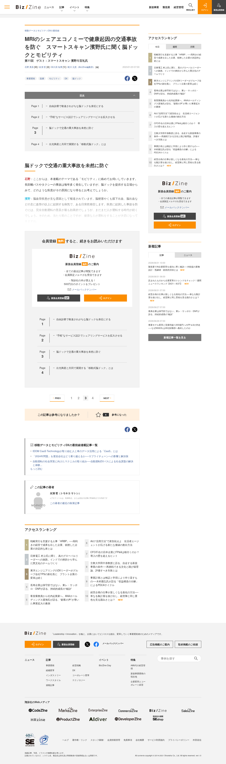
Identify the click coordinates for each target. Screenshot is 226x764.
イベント (74, 7)
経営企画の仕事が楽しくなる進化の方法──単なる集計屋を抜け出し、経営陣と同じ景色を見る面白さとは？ (114, 595)
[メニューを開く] (7, 7)
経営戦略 (76, 665)
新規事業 (154, 7)
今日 (157, 46)
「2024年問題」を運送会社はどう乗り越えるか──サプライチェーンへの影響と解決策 (80, 456)
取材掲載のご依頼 (188, 644)
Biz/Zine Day (105, 665)
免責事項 (128, 739)
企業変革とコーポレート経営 (138, 683)
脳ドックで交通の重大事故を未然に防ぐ (71, 128)
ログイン (107, 298)
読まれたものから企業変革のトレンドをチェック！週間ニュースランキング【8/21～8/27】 (174, 282)
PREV (58, 398)
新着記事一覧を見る (175, 337)
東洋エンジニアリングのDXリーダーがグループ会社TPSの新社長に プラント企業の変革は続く (54, 574)
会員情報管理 (113, 739)
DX (66, 78)
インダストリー (53, 675)
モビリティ (54, 78)
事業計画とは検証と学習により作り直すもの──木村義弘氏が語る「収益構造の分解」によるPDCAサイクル (114, 581)
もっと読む (36, 468)
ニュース (49, 7)
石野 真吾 (29, 66)
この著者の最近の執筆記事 (65, 503)
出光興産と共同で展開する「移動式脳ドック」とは (77, 144)
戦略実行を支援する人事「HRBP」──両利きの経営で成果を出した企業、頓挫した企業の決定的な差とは (54, 544)
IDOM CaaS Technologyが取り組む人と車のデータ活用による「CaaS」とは (75, 451)
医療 (42, 78)
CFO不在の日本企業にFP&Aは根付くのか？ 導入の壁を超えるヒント (116, 553)
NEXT (106, 398)
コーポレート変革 (80, 675)
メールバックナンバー (84, 289)
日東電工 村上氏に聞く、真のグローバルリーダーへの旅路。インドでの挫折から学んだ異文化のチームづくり (54, 559)
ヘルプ (65, 739)
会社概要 (140, 739)
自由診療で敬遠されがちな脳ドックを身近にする (76, 106)
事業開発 (30, 78)
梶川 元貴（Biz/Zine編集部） (82, 66)
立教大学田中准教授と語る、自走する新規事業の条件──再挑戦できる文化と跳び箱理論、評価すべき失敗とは (114, 566)
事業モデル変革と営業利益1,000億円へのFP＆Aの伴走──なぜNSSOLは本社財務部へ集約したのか (174, 326)
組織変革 (50, 670)
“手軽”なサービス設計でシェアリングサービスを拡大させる (82, 117)
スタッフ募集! (97, 739)
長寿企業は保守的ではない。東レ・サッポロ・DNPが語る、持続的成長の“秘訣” (53, 586)
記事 (61, 7)
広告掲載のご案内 (160, 644)
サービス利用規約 (156, 739)
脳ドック (76, 78)
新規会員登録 (60, 298)
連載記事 (50, 684)
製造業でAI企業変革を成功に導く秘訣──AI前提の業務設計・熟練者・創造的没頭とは (174, 268)
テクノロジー (78, 680)
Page (35, 106)
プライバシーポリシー (178, 739)
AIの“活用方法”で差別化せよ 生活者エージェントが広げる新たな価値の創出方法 (114, 543)
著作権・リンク (79, 739)
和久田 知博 (57, 66)
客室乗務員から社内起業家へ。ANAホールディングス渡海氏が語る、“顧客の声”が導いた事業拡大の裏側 (54, 599)
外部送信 (197, 739)
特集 (87, 7)
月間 (192, 46)
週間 (175, 46)
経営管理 (179, 7)
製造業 (166, 7)
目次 (82, 95)
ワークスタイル (53, 680)
